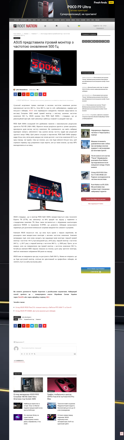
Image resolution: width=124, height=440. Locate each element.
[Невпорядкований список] (29, 354)
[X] (19, 94)
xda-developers (26, 317)
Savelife (21, 297)
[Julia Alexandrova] (15, 90)
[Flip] (44, 94)
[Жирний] (22, 354)
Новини (26, 34)
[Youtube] (105, 41)
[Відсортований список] (27, 354)
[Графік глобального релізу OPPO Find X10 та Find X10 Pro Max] (62, 384)
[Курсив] (24, 354)
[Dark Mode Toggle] (122, 433)
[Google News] (108, 41)
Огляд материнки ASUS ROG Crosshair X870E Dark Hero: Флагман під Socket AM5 (26, 396)
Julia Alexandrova (22, 89)
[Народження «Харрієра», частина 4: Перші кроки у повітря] (85, 133)
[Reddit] (97, 41)
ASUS (30, 110)
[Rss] (83, 41)
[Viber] (40, 94)
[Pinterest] (24, 94)
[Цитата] (32, 354)
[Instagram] (100, 41)
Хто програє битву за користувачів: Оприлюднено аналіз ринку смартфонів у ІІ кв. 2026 (32, 419)
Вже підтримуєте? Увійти (95, 203)
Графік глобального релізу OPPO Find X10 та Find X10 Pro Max (60, 396)
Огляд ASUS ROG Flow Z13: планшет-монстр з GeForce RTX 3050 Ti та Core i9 (43, 307)
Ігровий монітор (29, 319)
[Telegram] (32, 94)
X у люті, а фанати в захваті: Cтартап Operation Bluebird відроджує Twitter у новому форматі (95, 116)
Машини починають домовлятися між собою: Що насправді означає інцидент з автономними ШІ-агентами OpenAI (100, 145)
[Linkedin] (94, 41)
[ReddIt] (28, 94)
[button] (68, 26)
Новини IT (34, 34)
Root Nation (17, 34)
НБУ (47, 297)
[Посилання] (34, 354)
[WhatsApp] (36, 94)
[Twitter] (86, 41)
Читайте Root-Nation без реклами (95, 199)
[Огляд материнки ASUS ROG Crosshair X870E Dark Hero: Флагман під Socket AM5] (28, 384)
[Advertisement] (45, 160)
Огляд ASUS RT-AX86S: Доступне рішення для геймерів (35, 311)
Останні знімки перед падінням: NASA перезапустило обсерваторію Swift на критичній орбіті (66, 419)
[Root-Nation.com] (25, 25)
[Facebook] (15, 94)
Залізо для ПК (18, 391)
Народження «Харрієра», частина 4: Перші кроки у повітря (100, 132)
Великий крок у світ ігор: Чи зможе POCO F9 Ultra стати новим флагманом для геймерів (95, 89)
